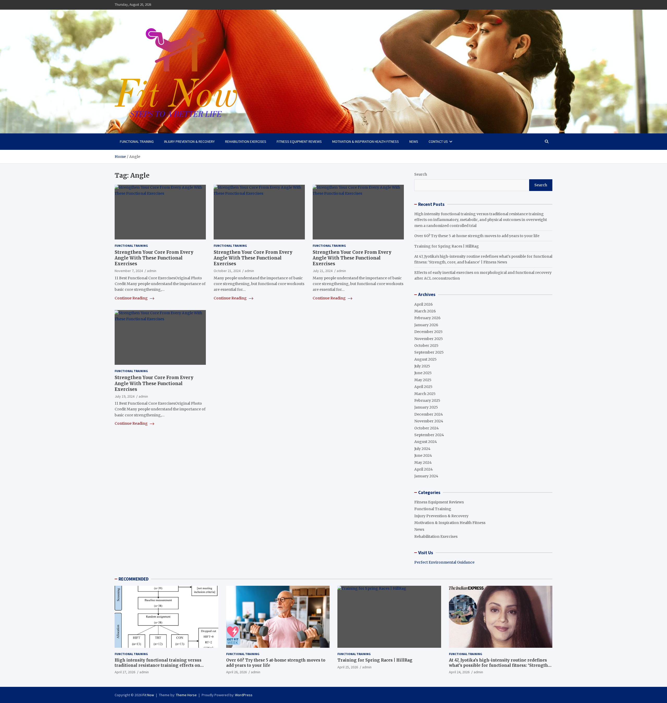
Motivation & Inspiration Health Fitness (365, 141)
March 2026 (425, 311)
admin (151, 271)
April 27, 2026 (125, 672)
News (413, 141)
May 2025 (422, 380)
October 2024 (426, 428)
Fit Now (148, 695)
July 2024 (422, 448)
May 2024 (423, 462)
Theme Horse (186, 695)
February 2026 (427, 318)
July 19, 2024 (124, 396)
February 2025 (427, 400)
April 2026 (423, 304)
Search (420, 174)
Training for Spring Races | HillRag (446, 246)
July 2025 (422, 366)
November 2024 (428, 421)
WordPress (243, 695)
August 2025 (425, 359)
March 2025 (425, 393)
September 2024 (429, 435)
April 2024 (423, 469)
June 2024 (423, 455)
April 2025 (423, 386)
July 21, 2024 (322, 271)
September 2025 (429, 352)
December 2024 (428, 414)
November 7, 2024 (129, 271)
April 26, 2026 (236, 672)
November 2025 (428, 338)
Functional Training (137, 141)
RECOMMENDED (134, 579)
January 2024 (426, 476)
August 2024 (425, 441)
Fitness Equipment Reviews (299, 141)
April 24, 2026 (459, 672)
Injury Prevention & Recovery (189, 141)
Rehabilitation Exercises (245, 141)
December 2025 (428, 331)
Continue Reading (132, 298)
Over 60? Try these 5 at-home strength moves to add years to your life (476, 235)
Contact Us (438, 141)
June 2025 (423, 373)
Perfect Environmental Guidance (444, 562)
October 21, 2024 (227, 271)
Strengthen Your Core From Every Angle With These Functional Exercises (154, 258)
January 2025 (426, 407)
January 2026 (426, 325)
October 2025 (426, 345)
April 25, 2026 (347, 667)
